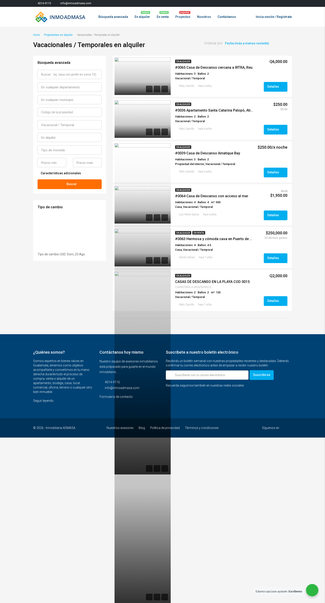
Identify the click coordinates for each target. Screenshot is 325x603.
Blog (142, 428)
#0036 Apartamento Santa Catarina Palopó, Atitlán (214, 110)
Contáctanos (227, 17)
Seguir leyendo (43, 400)
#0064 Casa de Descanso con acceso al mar (211, 196)
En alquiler (142, 17)
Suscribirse (261, 375)
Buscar (72, 184)
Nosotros (204, 17)
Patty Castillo (186, 85)
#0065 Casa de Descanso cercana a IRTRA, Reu (213, 67)
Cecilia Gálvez (187, 257)
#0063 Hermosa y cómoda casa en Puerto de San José (214, 239)
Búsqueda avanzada (113, 17)
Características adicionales (60, 173)
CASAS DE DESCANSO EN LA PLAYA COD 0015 (212, 282)
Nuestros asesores (120, 428)
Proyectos (182, 17)
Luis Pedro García (189, 214)
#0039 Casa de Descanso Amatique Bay (207, 153)
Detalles (273, 86)
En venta (163, 17)
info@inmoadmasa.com (122, 388)
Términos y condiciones (202, 428)
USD (63, 254)
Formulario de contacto (116, 396)
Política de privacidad (165, 428)
